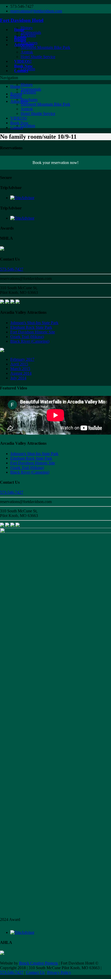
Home (15, 86)
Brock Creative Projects (38, 963)
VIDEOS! (18, 118)
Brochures (29, 43)
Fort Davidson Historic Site (32, 332)
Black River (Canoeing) (29, 341)
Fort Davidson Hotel (21, 20)
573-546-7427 (11, 269)
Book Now (19, 123)
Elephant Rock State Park (31, 327)
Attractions (19, 101)
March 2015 (20, 368)
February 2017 (22, 359)
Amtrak (27, 52)
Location (28, 69)
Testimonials (31, 32)
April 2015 (19, 364)
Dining (16, 97)
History (27, 28)
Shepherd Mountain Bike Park (45, 47)
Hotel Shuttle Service (38, 56)
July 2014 (18, 378)
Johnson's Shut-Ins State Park (34, 322)
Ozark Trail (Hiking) (27, 336)
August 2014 (20, 373)
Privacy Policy (59, 972)
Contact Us (35, 972)
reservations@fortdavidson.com (36, 11)
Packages (28, 92)
